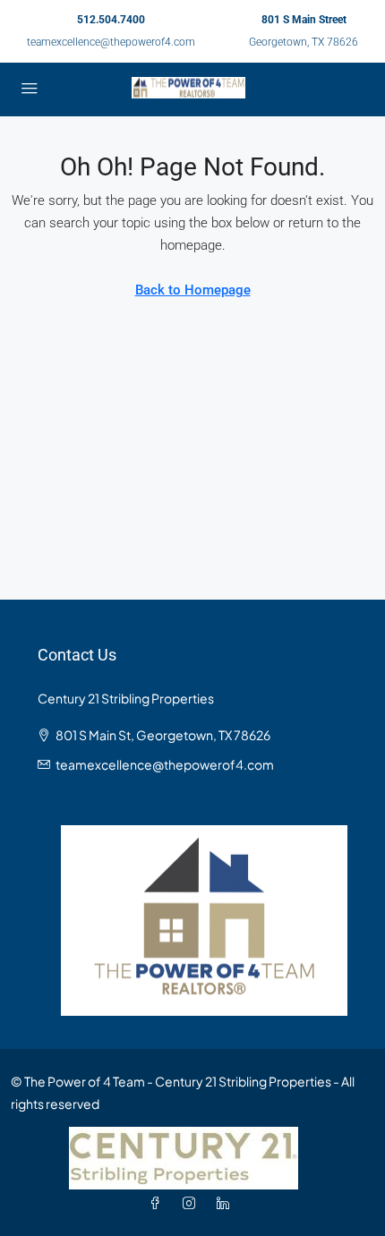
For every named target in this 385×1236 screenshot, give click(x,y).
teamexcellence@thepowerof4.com (111, 42)
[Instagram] (192, 1203)
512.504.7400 (111, 19)
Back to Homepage (193, 290)
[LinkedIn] (226, 1203)
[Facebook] (158, 1203)
